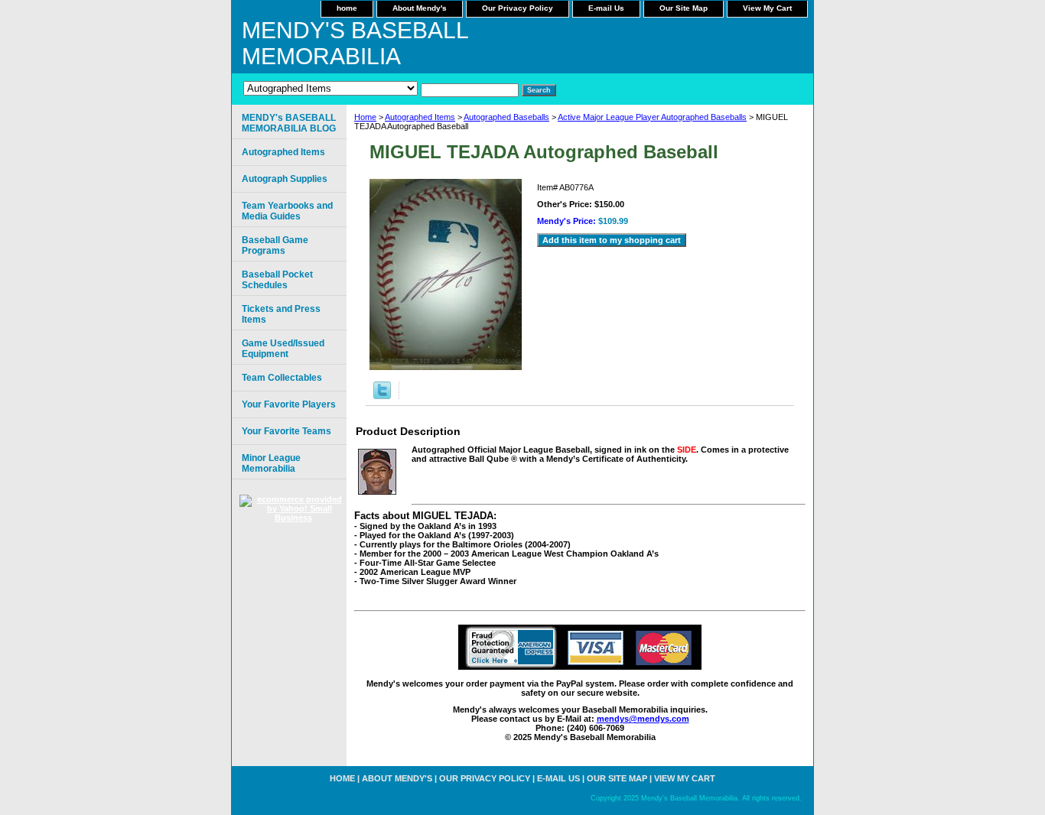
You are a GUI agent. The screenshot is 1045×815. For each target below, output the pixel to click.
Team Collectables (282, 377)
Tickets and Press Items (281, 314)
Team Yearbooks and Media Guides (287, 211)
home (347, 8)
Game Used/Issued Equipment (283, 348)
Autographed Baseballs (506, 117)
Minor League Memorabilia (271, 463)
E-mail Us (606, 8)
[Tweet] (382, 396)
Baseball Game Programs (275, 245)
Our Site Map (683, 8)
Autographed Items (420, 117)
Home (365, 117)
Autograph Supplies (284, 179)
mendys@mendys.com (643, 718)
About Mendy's (419, 8)
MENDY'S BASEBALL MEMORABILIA (355, 43)
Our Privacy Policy (517, 8)
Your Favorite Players (289, 404)
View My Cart (767, 8)
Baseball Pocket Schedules (277, 280)
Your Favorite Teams (286, 431)
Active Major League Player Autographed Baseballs (652, 117)
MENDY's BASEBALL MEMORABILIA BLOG (289, 123)
